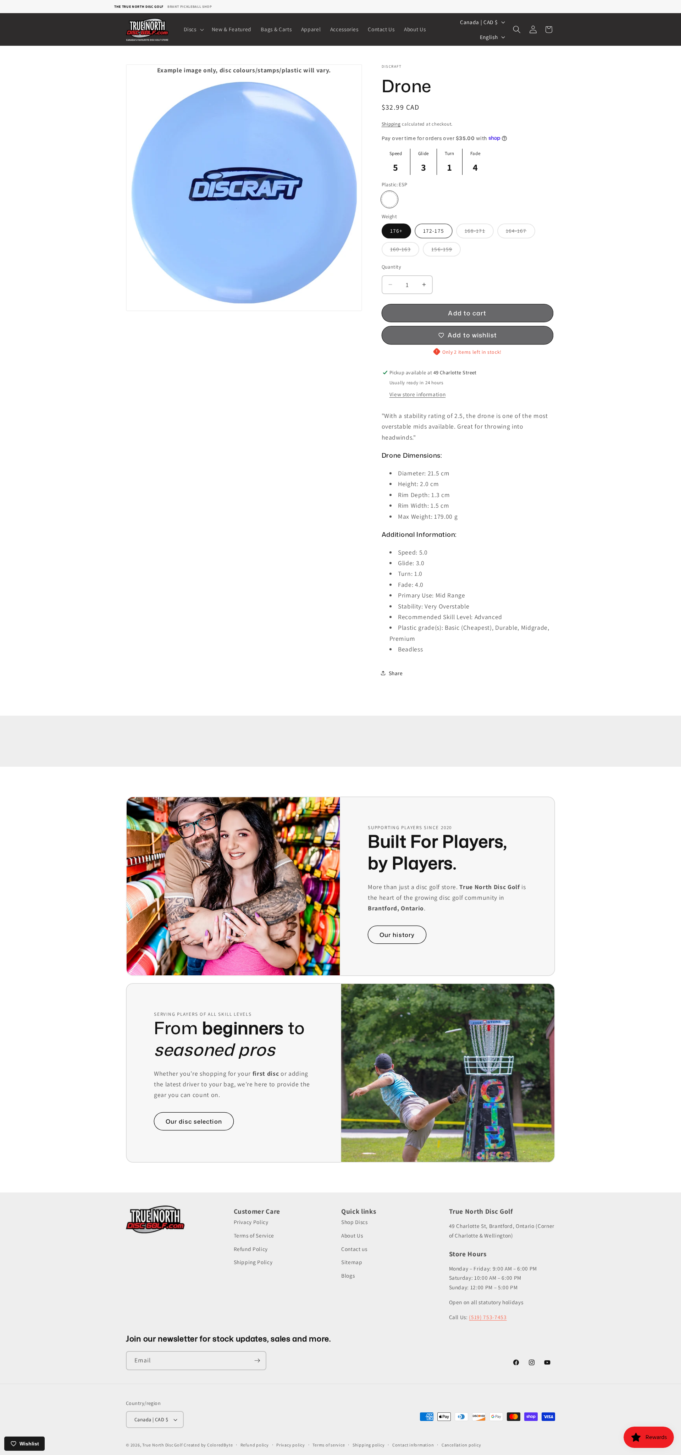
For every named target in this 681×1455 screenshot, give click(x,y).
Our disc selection (194, 1121)
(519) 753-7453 (487, 1317)
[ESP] (389, 199)
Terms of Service (254, 1235)
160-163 (405, 250)
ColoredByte (220, 1445)
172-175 (433, 230)
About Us (352, 1235)
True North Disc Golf (162, 1445)
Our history (397, 935)
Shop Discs (354, 1222)
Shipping (391, 124)
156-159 (446, 250)
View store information (417, 393)
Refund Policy (251, 1248)
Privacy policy (290, 1445)
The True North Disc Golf (139, 6)
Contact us (354, 1248)
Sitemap (351, 1262)
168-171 (479, 232)
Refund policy (254, 1445)
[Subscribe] (257, 1360)
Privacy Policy (251, 1222)
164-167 (520, 232)
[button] (193, 29)
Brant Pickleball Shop (189, 6)
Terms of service (328, 1445)
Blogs (348, 1275)
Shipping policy (369, 1445)
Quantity (392, 266)
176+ (396, 230)
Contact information (413, 1445)
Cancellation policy (461, 1445)
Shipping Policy (253, 1262)
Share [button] (396, 672)
